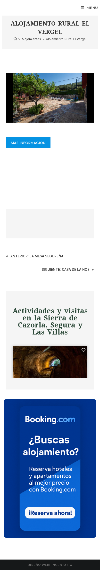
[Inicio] (15, 39)
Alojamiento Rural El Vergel (66, 39)
